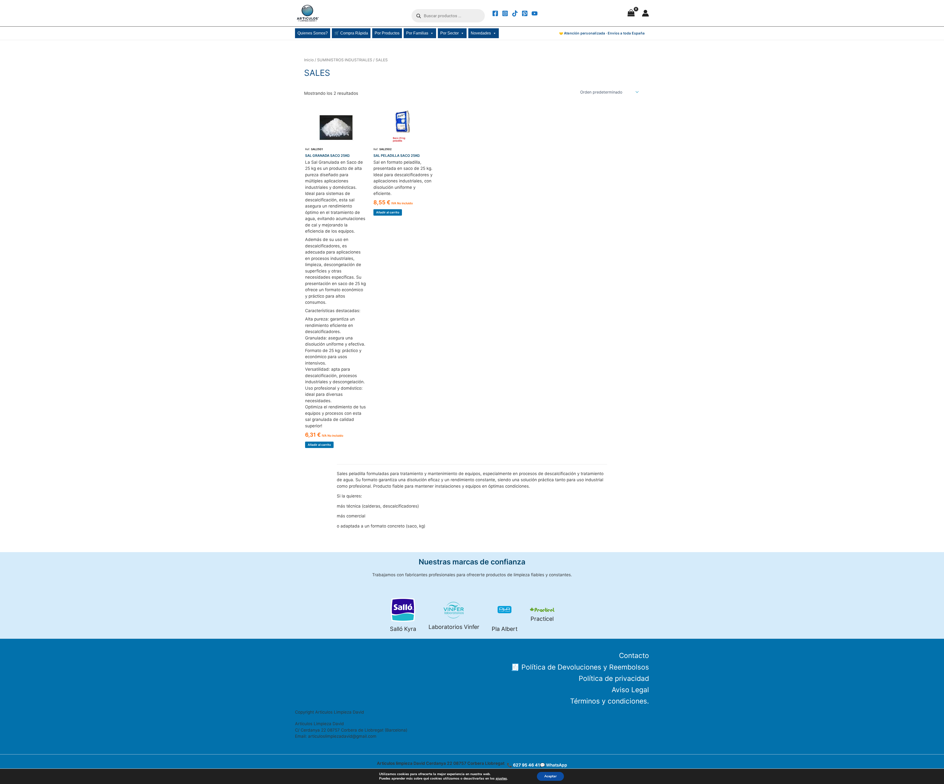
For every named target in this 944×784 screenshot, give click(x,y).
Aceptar (550, 776)
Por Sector (449, 33)
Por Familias (417, 33)
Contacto (634, 655)
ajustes (501, 778)
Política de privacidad (614, 678)
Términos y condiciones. (609, 701)
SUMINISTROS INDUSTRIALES (344, 60)
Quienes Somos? (312, 33)
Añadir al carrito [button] (319, 445)
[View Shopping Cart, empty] (631, 13)
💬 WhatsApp (553, 765)
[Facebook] (495, 13)
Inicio (309, 60)
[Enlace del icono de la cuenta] (645, 13)
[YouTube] (534, 13)
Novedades (481, 33)
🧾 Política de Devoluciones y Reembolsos (580, 667)
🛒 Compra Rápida (351, 33)
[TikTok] (515, 13)
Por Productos (387, 33)
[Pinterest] (525, 13)
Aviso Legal (630, 690)
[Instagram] (505, 13)
